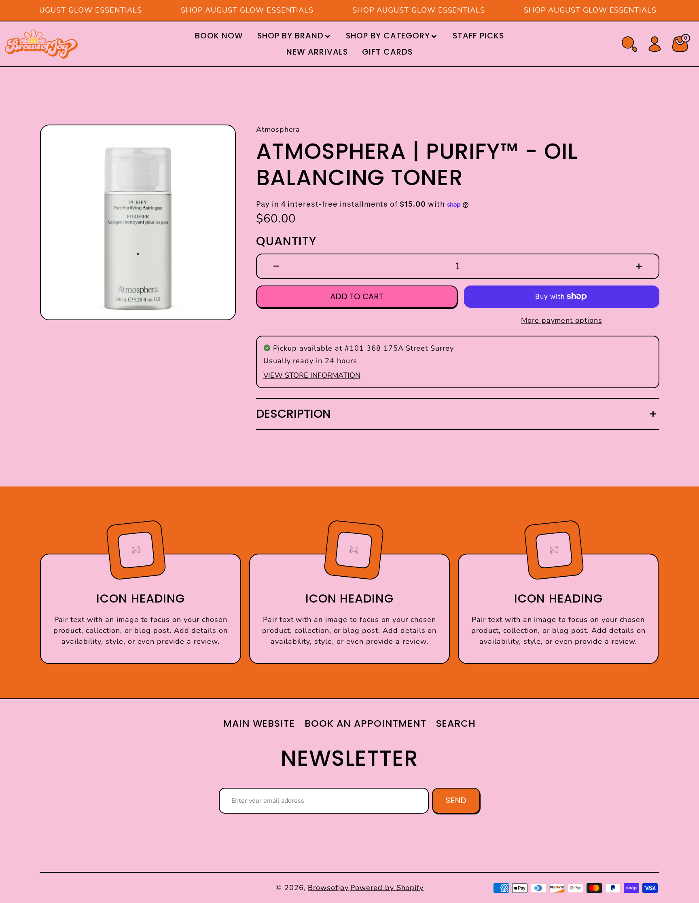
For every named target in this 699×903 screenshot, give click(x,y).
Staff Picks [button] (478, 35)
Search (456, 723)
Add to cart (356, 296)
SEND (456, 800)
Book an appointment (365, 723)
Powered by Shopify (387, 887)
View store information (311, 375)
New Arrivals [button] (317, 51)
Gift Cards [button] (387, 51)
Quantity (286, 241)
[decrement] (276, 266)
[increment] (638, 266)
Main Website (259, 723)
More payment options (561, 320)
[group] (138, 222)
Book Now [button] (219, 35)
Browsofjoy (328, 887)
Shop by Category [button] (388, 35)
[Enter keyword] (629, 44)
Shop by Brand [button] (290, 35)
